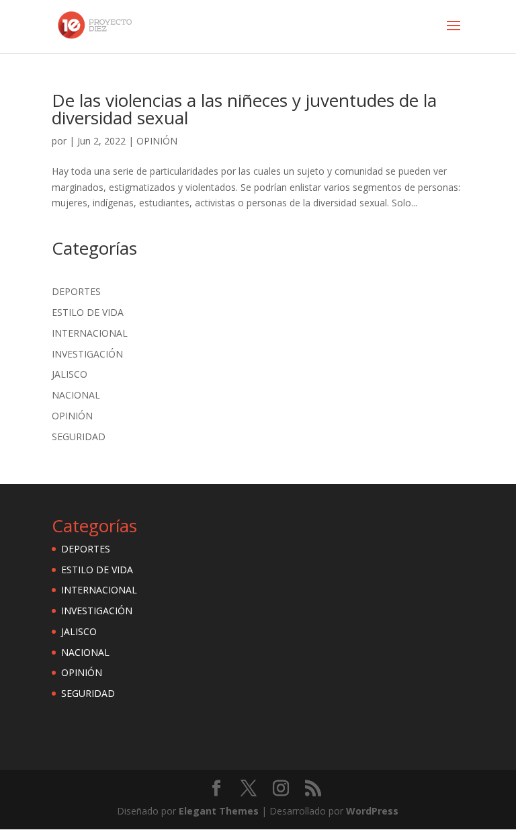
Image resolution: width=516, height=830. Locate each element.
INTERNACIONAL (90, 333)
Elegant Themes (219, 810)
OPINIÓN (156, 140)
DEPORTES (76, 291)
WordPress (372, 810)
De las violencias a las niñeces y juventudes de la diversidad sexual (244, 109)
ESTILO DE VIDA (88, 312)
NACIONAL (76, 394)
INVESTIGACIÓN (87, 353)
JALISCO (69, 374)
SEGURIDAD (78, 436)
